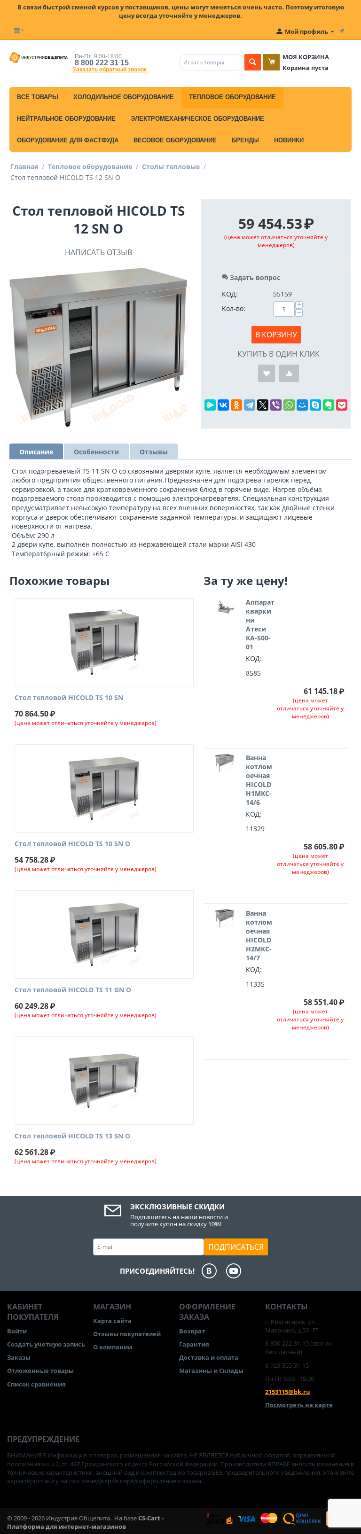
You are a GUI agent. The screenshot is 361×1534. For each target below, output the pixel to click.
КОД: (230, 293)
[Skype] (315, 405)
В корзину (276, 334)
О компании (112, 1347)
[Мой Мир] (302, 405)
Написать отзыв (98, 252)
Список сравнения (36, 1384)
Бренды (245, 140)
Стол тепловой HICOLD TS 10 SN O (72, 844)
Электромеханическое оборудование (197, 118)
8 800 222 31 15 (102, 63)
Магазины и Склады (211, 1370)
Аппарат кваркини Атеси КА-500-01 (260, 624)
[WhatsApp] (289, 405)
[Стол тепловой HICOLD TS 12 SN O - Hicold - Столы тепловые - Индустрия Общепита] (98, 347)
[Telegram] (249, 405)
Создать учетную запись (46, 1344)
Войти (17, 1331)
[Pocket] (341, 405)
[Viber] (276, 405)
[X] (262, 405)
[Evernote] (328, 405)
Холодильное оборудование (123, 97)
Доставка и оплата (208, 1357)
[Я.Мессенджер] (210, 405)
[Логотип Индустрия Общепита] (38, 57)
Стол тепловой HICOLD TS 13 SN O (72, 1136)
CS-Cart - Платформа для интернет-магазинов (85, 1522)
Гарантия (194, 1344)
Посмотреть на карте (299, 1405)
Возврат (192, 1331)
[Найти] (252, 62)
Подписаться (236, 1247)
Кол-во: (233, 308)
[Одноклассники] (236, 405)
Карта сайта (112, 1320)
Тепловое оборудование (232, 97)
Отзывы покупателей (127, 1334)
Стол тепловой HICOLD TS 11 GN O (73, 990)
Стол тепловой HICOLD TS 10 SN (69, 698)
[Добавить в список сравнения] (289, 373)
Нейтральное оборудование (66, 118)
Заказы (19, 1357)
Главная (24, 166)
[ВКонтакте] (223, 405)
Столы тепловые (171, 166)
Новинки (289, 140)
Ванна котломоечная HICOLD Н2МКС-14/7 (259, 935)
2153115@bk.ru (287, 1391)
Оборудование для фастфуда (67, 140)
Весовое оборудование (175, 140)
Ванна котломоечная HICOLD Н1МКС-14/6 (259, 780)
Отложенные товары (40, 1370)
